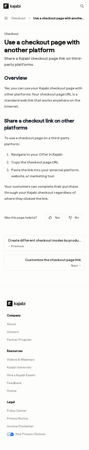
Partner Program (19, 339)
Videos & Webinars (20, 359)
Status (11, 390)
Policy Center (17, 410)
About (11, 324)
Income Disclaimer (20, 426)
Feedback (14, 383)
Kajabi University (19, 367)
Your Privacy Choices (30, 434)
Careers (13, 332)
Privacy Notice (17, 418)
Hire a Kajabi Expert (21, 375)
